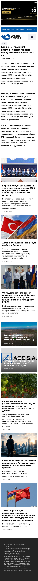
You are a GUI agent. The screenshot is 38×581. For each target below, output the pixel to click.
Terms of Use (17, 570)
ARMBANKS (20, 29)
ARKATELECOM (8, 29)
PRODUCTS (31, 29)
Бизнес (4, 43)
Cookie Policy (26, 570)
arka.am (27, 558)
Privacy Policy (8, 570)
